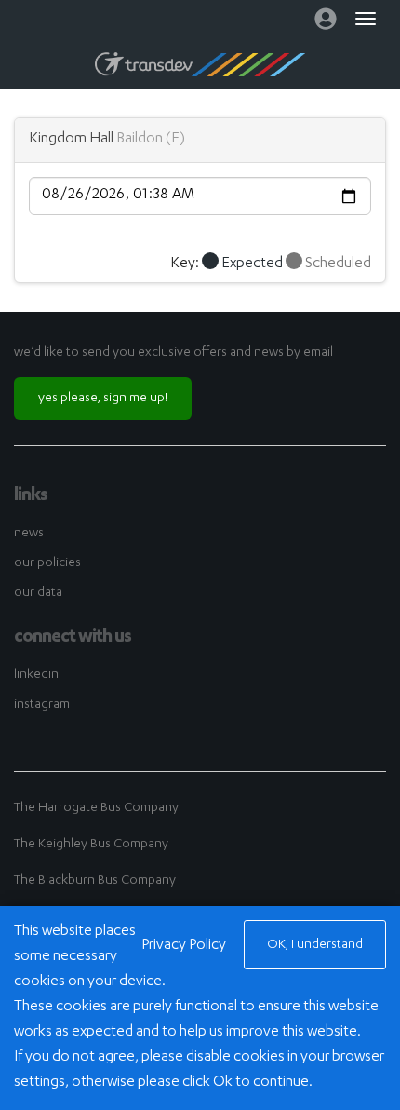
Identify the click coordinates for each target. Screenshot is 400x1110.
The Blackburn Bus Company (95, 880)
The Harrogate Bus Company (96, 808)
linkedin (36, 675)
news (29, 533)
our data (38, 593)
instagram (42, 704)
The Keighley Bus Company (91, 844)
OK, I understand (315, 945)
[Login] (325, 23)
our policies (47, 563)
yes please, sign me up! (102, 398)
